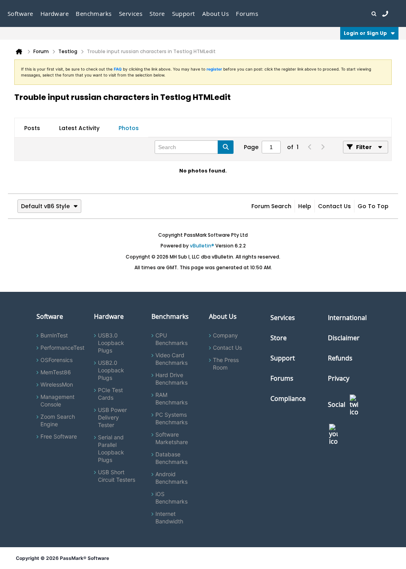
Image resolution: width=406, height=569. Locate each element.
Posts (32, 128)
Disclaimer (344, 337)
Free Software (58, 436)
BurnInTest (54, 335)
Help (304, 206)
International (347, 317)
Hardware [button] (54, 13)
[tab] (32, 128)
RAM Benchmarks (171, 398)
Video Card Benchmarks (171, 359)
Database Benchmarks (171, 458)
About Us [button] (215, 13)
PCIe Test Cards (110, 394)
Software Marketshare (171, 438)
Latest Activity (79, 128)
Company (225, 335)
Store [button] (157, 13)
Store (278, 337)
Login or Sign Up (365, 33)
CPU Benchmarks (171, 339)
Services (282, 317)
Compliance (288, 398)
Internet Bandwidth (169, 517)
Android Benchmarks (171, 478)
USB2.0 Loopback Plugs (111, 370)
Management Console (57, 400)
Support (183, 13)
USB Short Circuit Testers (116, 476)
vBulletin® (202, 245)
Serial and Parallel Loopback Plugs (111, 448)
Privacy (338, 378)
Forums (247, 13)
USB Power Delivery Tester (112, 417)
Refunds (340, 358)
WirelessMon (56, 384)
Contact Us (334, 206)
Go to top (373, 206)
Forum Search (271, 206)
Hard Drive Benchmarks (171, 379)
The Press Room (226, 363)
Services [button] (131, 13)
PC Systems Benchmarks (171, 418)
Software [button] (20, 13)
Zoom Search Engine (57, 420)
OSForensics (56, 359)
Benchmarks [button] (94, 13)
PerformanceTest (62, 347)
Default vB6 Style (45, 206)
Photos (129, 128)
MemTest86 (55, 372)
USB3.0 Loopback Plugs (111, 343)
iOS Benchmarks (171, 497)
